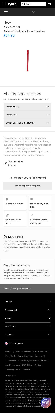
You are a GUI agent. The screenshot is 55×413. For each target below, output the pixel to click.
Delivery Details (10, 356)
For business (10, 326)
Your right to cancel (36, 356)
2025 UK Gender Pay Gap (31, 365)
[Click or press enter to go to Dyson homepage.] (11, 5)
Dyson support (11, 310)
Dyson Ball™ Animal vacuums (20, 122)
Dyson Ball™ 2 (13, 106)
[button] (14, 343)
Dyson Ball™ (12, 114)
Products (8, 301)
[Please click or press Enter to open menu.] (4, 4)
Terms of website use (40, 352)
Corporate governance (12, 370)
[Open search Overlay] (33, 4)
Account (8, 318)
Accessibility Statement (12, 365)
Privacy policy (9, 352)
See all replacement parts (27, 185)
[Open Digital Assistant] (46, 403)
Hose (6, 12)
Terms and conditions (23, 352)
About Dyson (10, 335)
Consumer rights (10, 361)
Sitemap (44, 361)
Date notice (26, 370)
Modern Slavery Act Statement (28, 361)
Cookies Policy (23, 356)
